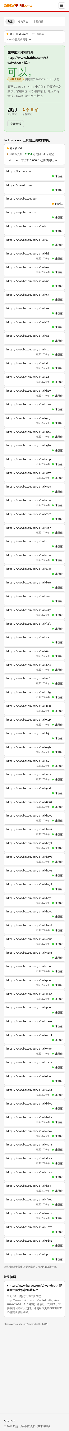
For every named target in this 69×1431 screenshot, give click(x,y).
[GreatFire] (18, 5)
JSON (45, 1323)
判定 (10, 21)
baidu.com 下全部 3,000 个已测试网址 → (32, 160)
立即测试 (15, 123)
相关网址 (23, 21)
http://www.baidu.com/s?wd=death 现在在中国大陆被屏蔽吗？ (34, 1288)
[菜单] (61, 5)
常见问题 (38, 21)
